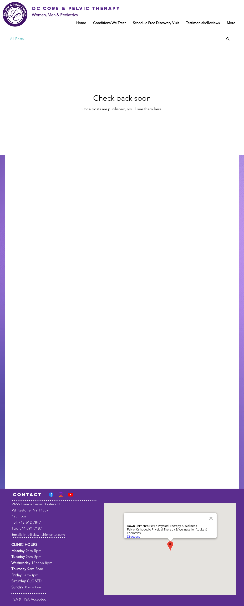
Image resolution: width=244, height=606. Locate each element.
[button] (228, 39)
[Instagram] (61, 495)
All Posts (17, 38)
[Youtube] (71, 495)
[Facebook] (51, 495)
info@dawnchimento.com (44, 534)
